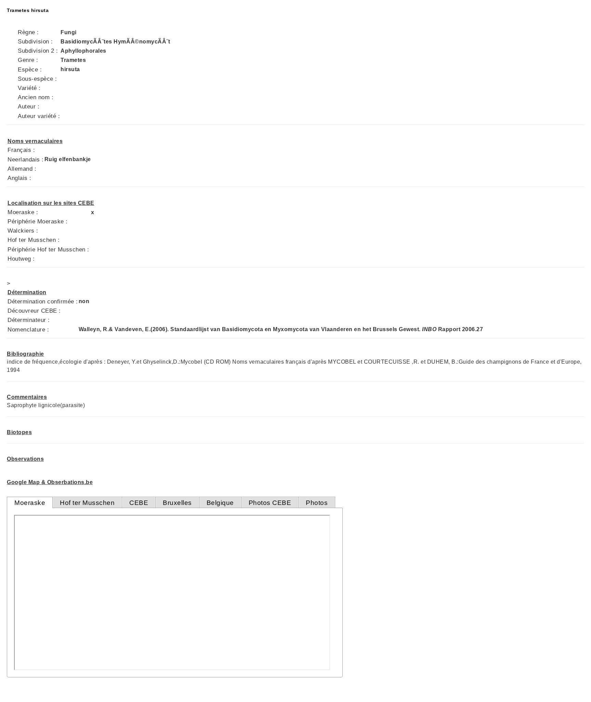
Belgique (220, 502)
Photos (317, 502)
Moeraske (29, 502)
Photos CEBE (270, 502)
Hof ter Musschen (87, 502)
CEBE (138, 502)
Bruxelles (177, 502)
